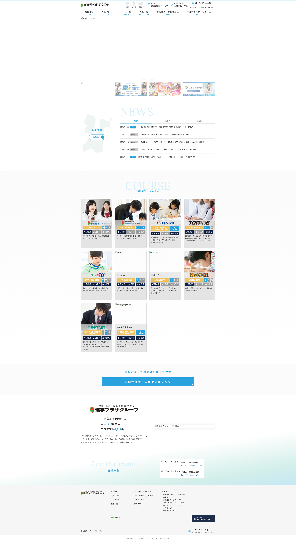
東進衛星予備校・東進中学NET (174, 494)
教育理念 (89, 13)
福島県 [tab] (199, 121)
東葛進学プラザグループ (172, 500)
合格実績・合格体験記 (168, 13)
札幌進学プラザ (168, 508)
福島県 (141, 7)
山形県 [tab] (167, 121)
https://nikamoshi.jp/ (190, 473)
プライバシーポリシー (98, 531)
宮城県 (127, 7)
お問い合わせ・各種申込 (199, 13)
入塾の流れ (107, 13)
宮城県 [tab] (136, 121)
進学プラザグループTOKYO (172, 505)
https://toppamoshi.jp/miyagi (192, 464)
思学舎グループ (168, 497)
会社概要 (84, 531)
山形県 (134, 7)
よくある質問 (139, 500)
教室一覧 (144, 13)
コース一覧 (126, 13)
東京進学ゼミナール (170, 511)
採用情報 (137, 504)
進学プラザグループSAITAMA (173, 502)
